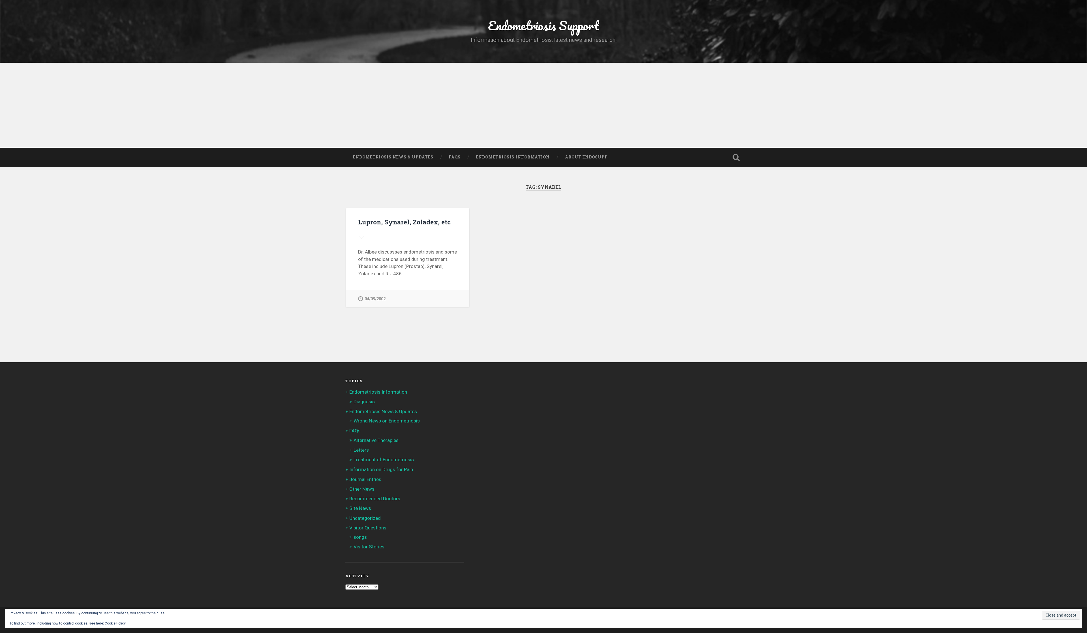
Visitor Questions (367, 528)
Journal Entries (365, 479)
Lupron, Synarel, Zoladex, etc (404, 222)
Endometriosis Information (513, 157)
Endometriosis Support (543, 25)
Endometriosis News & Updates (393, 157)
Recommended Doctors (374, 498)
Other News (362, 489)
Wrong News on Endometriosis (387, 421)
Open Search (736, 157)
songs (360, 537)
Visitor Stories (369, 547)
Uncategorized (365, 518)
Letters (361, 450)
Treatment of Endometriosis (384, 459)
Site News (360, 508)
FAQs (455, 157)
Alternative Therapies (376, 440)
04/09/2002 (375, 299)
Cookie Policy (115, 623)
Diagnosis (364, 401)
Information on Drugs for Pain (381, 469)
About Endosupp (586, 157)
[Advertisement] (543, 105)
